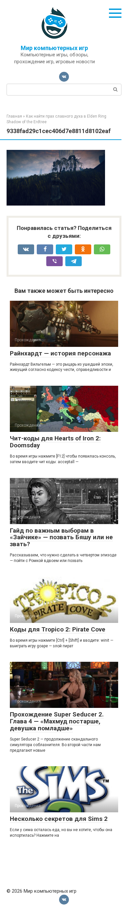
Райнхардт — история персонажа (60, 353)
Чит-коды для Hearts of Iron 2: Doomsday (55, 441)
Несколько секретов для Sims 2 (59, 819)
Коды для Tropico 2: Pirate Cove (57, 629)
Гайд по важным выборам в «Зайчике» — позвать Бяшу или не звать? (61, 537)
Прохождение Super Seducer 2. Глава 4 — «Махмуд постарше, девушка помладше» (57, 721)
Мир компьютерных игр (54, 47)
